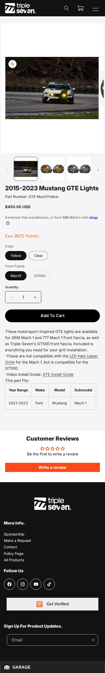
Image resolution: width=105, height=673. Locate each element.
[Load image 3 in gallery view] (79, 169)
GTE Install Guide (58, 374)
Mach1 (15, 275)
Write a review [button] (52, 467)
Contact (10, 547)
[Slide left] (6, 170)
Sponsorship (14, 534)
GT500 (42, 276)
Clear (38, 255)
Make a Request (17, 540)
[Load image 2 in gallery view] (52, 169)
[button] (66, 8)
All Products (14, 560)
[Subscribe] (92, 640)
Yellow (15, 255)
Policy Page (13, 553)
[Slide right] (98, 170)
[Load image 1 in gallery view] (26, 169)
